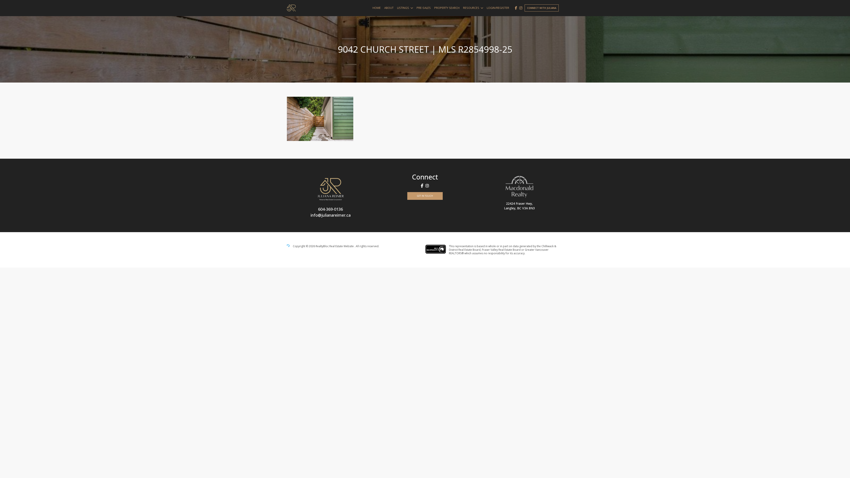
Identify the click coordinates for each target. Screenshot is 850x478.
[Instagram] (520, 8)
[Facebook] (516, 8)
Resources (471, 8)
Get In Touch (425, 195)
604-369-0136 (330, 209)
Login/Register (498, 8)
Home (377, 8)
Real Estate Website (341, 246)
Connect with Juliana (541, 8)
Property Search (447, 8)
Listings (403, 8)
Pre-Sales (424, 8)
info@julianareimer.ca (331, 215)
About (389, 8)
